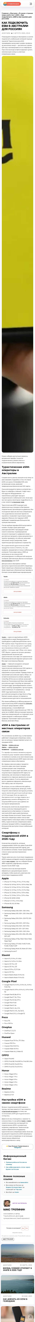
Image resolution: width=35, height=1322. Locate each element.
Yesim (4, 637)
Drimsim (29, 703)
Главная (5, 13)
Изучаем (13, 13)
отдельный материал (10, 1111)
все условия (17, 591)
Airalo (4, 664)
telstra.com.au (14, 745)
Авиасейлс (24, 1182)
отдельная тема (18, 502)
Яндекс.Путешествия (14, 1187)
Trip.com (19, 1189)
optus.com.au (13, 747)
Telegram (17, 1147)
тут (10, 685)
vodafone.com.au (17, 749)
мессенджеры (7, 561)
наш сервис (10, 861)
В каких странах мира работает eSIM (17, 14)
